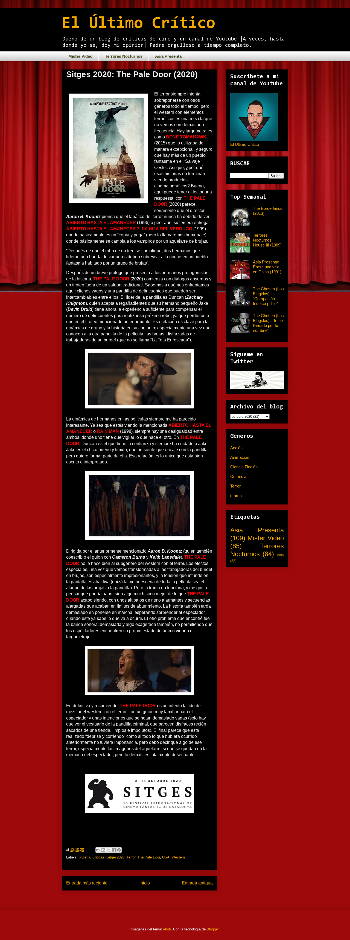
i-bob (167, 929)
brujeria (84, 857)
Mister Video (80, 56)
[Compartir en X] (108, 850)
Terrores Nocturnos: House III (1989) (267, 240)
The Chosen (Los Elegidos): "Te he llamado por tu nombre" (268, 323)
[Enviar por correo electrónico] (98, 850)
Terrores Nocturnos (123, 56)
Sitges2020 (115, 857)
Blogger (212, 929)
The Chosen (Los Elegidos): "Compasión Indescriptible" (268, 296)
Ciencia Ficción (244, 467)
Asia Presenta (168, 56)
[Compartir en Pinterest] (119, 850)
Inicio (144, 883)
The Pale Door (149, 857)
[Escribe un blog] (103, 850)
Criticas (98, 857)
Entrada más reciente (86, 883)
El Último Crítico (138, 24)
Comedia (238, 476)
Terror (131, 857)
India (280, 555)
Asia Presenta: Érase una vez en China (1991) (267, 267)
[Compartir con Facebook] (113, 850)
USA (166, 857)
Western (178, 857)
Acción (236, 447)
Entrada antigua (197, 883)
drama (236, 495)
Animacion (239, 457)
